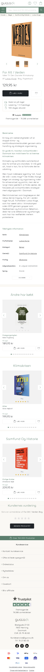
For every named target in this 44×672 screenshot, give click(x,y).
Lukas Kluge (10, 78)
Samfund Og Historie (28, 253)
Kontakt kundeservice (13, 551)
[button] (6, 64)
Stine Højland (7, 409)
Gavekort (7, 584)
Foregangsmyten (9, 335)
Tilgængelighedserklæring (19, 670)
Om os (6, 577)
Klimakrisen (24, 234)
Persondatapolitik (29, 667)
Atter (4, 406)
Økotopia (23, 260)
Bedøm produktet (22, 526)
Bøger (21, 247)
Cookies (31, 670)
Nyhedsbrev (8, 571)
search (41, 10)
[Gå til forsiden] (22, 619)
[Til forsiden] (8, 3)
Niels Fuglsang (8, 338)
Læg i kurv (15, 93)
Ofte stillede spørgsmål (14, 557)
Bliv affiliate (8, 590)
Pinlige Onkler (8, 479)
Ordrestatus (8, 564)
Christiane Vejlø (8, 482)
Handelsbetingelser (15, 667)
